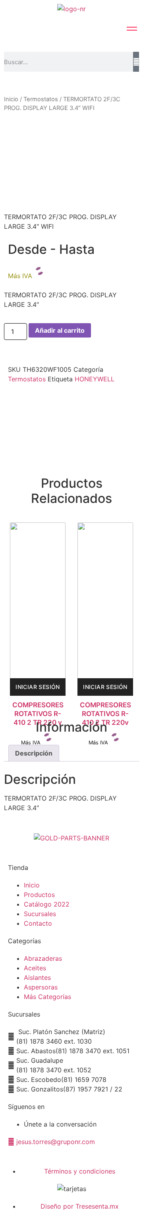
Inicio (11, 99)
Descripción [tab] (33, 753)
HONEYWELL (94, 379)
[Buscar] (136, 62)
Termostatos (40, 99)
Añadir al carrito (60, 330)
